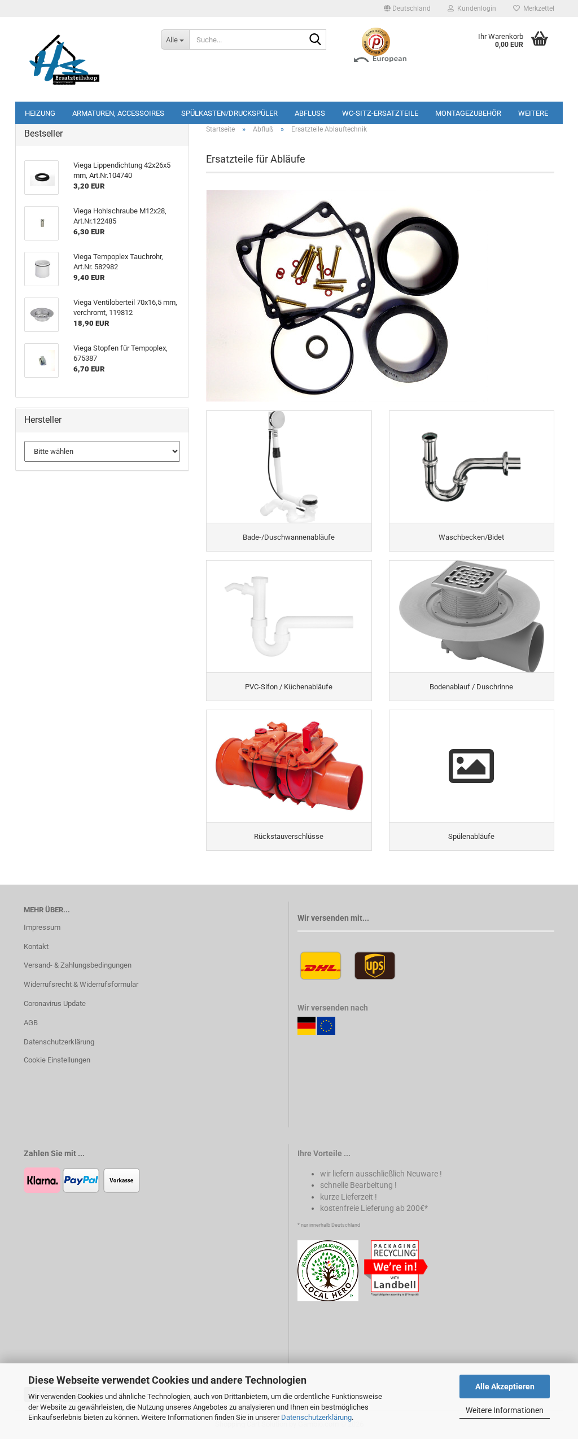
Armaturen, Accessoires (118, 113)
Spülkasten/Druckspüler (229, 113)
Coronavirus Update (55, 1003)
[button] (407, 8)
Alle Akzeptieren (505, 1386)
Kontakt (36, 946)
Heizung (40, 113)
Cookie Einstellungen (57, 1060)
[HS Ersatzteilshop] (84, 59)
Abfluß (310, 113)
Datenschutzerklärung (316, 1417)
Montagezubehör (468, 113)
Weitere (533, 113)
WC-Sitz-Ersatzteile (380, 113)
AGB (31, 1022)
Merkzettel (537, 8)
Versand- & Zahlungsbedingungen (78, 965)
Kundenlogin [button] (475, 8)
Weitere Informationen (505, 1410)
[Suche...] (315, 40)
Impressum (42, 927)
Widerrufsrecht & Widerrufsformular (81, 984)
